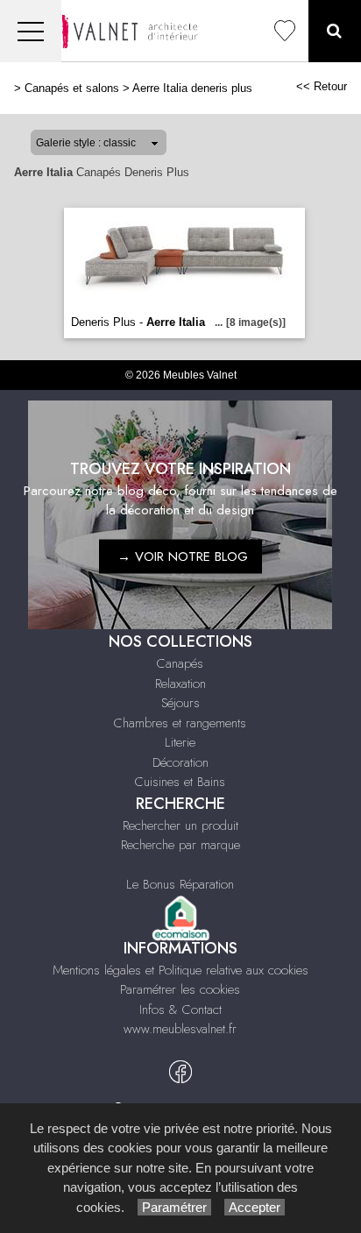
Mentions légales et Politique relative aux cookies (180, 970)
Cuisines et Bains (180, 781)
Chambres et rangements (180, 723)
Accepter (254, 1207)
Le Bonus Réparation (180, 884)
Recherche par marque (180, 844)
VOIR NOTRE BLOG (191, 556)
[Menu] (30, 31)
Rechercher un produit (180, 825)
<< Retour (321, 86)
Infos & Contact (180, 1009)
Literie (180, 742)
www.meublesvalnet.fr (180, 1028)
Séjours (180, 702)
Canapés (180, 663)
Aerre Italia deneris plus (192, 88)
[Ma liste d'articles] (284, 31)
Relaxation (180, 683)
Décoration (180, 762)
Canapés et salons (72, 88)
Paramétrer (174, 1207)
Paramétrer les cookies (180, 989)
